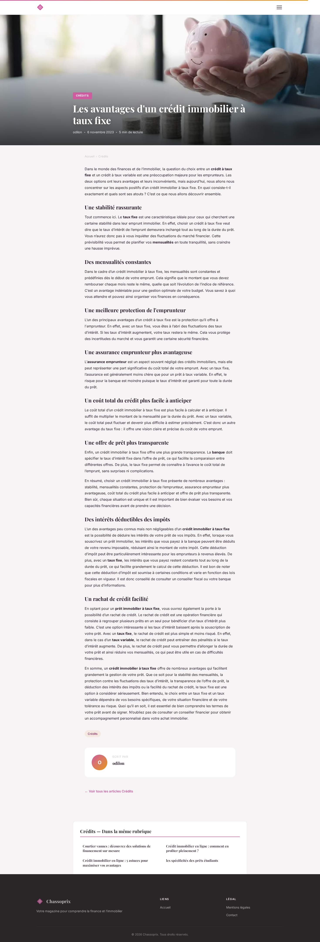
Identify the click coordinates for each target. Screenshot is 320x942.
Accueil (89, 156)
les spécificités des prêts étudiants (192, 860)
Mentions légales (238, 907)
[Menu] (279, 7)
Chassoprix (58, 901)
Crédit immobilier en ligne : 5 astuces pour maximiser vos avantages (115, 862)
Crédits (82, 95)
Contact (231, 915)
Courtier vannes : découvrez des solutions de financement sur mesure (117, 848)
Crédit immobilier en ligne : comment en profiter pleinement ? (197, 848)
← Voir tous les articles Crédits (109, 791)
